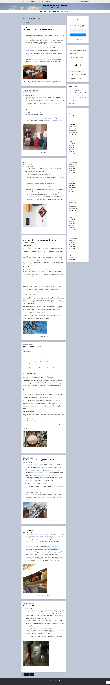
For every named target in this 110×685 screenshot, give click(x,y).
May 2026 (72, 120)
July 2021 (72, 242)
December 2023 (73, 181)
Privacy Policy (41, 1)
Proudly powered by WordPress (47, 682)
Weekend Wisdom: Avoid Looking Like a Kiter (40, 240)
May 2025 (72, 145)
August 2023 (73, 189)
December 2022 (73, 206)
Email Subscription (33, 1)
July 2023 (72, 191)
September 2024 (73, 162)
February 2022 (73, 227)
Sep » (73, 103)
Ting (35, 488)
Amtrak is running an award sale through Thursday (35, 610)
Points (34, 528)
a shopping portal (34, 483)
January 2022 (73, 229)
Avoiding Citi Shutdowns (32, 346)
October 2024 (73, 160)
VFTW (42, 469)
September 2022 (73, 212)
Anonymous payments (30, 359)
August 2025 (73, 139)
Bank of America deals (42, 490)
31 (78, 100)
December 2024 (73, 155)
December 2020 (73, 257)
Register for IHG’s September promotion (39, 108)
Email (84, 1)
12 (82, 95)
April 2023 (72, 198)
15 (73, 97)
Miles (30, 90)
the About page (78, 78)
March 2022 (73, 225)
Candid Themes (66, 682)
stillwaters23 (33, 542)
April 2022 (72, 223)
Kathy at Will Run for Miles (54, 470)
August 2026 (73, 113)
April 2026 (72, 122)
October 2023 (73, 185)
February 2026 (73, 126)
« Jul (70, 103)
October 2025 (73, 134)
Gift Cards (31, 160)
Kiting (24, 297)
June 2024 (72, 168)
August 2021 (73, 240)
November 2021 (73, 233)
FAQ (41, 470)
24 (78, 98)
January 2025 (73, 153)
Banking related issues (30, 369)
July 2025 (72, 141)
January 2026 (73, 128)
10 (78, 95)
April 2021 (72, 248)
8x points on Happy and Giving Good (51, 189)
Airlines (24, 457)
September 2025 (73, 136)
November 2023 (73, 183)
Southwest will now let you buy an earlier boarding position (37, 534)
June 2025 (72, 143)
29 (73, 100)
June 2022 (72, 219)
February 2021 (73, 252)
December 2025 (73, 130)
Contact (26, 1)
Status (31, 457)
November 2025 (73, 132)
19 (82, 97)
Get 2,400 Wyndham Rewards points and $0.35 (35, 196)
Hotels (30, 27)
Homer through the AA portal (54, 620)
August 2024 (73, 164)
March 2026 (73, 124)
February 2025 (73, 151)
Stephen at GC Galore (29, 557)
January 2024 (73, 179)
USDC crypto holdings (49, 628)
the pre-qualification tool (30, 541)
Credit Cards (25, 27)
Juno (26, 628)
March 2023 (73, 200)
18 (80, 97)
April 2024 (72, 172)
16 (75, 97)
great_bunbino (58, 43)
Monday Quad (28, 162)
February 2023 (73, 202)
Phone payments (29, 361)
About (22, 1)
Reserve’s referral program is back (54, 548)
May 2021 (72, 246)
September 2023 (73, 187)
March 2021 (73, 250)
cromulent (50, 166)
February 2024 (73, 177)
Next (32, 674)
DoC (39, 492)
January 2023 (73, 204)
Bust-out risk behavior (29, 365)
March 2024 (73, 174)
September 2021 (73, 238)
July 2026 (72, 115)
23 (75, 98)
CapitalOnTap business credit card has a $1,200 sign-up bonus (40, 34)
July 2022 (72, 217)
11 (80, 95)
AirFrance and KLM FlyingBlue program (35, 97)
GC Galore (52, 179)
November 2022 (73, 208)
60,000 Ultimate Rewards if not (52, 546)
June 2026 (72, 117)
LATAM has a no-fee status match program (34, 464)
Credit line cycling (29, 357)
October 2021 (73, 236)
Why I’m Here (48, 1)
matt (33, 32)
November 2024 (73, 158)
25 (80, 98)
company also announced (32, 634)
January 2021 (73, 255)
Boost (32, 488)
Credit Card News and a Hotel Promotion (38, 30)
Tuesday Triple (28, 93)
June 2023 (72, 193)
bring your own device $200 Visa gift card (42, 472)
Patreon (88, 1)
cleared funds (58, 272)
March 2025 (73, 149)
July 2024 (72, 166)
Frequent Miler (28, 626)
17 (78, 97)
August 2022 (73, 215)
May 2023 (72, 196)
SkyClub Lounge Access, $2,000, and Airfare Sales (42, 460)
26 (82, 98)
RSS (80, 1)
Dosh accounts (34, 173)
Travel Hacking (35, 90)
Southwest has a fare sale (30, 494)
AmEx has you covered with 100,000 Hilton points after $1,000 (38, 47)
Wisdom (25, 237)
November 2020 (73, 259)
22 (73, 98)
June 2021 (72, 244)
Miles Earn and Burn (55, 5)
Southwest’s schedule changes (42, 497)
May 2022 (72, 221)
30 (75, 100)
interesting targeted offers (43, 182)
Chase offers (33, 490)
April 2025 (72, 147)
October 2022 (73, 210)
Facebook (86, 1)
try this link (56, 615)
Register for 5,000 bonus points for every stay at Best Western (44, 59)
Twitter (82, 1)
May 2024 (72, 170)
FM (45, 62)
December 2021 (73, 231)
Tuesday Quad (28, 530)
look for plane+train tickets (52, 103)
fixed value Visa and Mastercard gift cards (40, 558)
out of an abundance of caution (39, 312)
